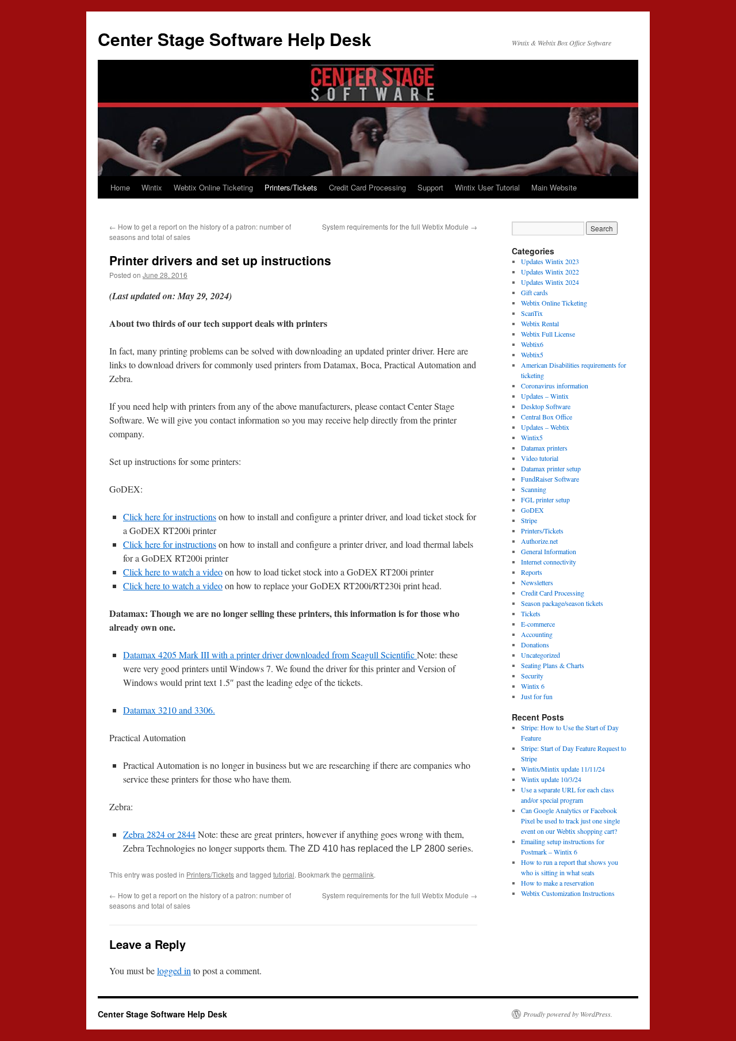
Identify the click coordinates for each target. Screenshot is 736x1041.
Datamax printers (544, 447)
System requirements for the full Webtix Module (399, 226)
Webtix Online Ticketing (213, 187)
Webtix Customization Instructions (568, 893)
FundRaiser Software (550, 478)
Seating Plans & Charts (552, 665)
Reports (531, 572)
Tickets (530, 613)
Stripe (529, 520)
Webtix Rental (540, 323)
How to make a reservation (557, 882)
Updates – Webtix (545, 427)
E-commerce (538, 623)
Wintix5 (532, 437)
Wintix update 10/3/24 (551, 779)
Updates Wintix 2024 (550, 282)
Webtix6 (532, 344)
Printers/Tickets (290, 187)
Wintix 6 (533, 686)
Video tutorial (539, 458)
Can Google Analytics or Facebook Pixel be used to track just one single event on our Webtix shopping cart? (570, 821)
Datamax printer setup (551, 468)
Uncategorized (540, 654)
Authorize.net (539, 541)
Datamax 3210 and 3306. (169, 710)
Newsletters (537, 582)
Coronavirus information (554, 385)
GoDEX (532, 509)
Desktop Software (545, 406)
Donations (535, 644)
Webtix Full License (548, 333)
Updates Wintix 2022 (550, 271)
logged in (174, 970)
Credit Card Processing (367, 187)
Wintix (151, 187)
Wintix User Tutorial (487, 187)
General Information (548, 551)
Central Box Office (546, 416)
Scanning (533, 489)
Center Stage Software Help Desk (234, 38)
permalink (358, 874)
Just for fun (537, 696)
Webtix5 (532, 354)
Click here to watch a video (173, 572)
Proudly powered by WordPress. (567, 1014)
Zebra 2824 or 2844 (159, 834)
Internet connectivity (548, 561)
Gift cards (534, 292)
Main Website (554, 187)
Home (120, 187)
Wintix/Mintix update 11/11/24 (563, 768)
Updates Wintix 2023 (550, 261)
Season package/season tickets (562, 603)
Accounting (537, 634)
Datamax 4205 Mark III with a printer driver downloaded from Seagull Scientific (270, 655)
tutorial (283, 874)
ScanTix (532, 313)
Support (430, 187)
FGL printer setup (545, 499)
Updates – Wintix (545, 396)
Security (532, 675)
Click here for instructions (169, 516)
